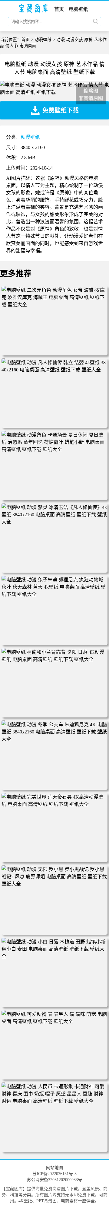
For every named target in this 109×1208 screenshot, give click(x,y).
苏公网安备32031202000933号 (54, 1180)
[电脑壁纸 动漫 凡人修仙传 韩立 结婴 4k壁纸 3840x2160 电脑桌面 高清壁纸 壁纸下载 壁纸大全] (54, 369)
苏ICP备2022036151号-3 (54, 1173)
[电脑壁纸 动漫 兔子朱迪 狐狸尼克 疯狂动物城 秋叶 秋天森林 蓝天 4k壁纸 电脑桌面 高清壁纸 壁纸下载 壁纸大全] (54, 594)
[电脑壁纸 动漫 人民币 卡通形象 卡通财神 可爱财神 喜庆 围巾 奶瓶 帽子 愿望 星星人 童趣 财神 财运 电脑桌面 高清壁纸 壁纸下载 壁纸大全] (54, 1101)
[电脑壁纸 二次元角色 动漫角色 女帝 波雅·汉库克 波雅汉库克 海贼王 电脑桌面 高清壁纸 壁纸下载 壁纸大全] (54, 304)
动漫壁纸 (43, 39)
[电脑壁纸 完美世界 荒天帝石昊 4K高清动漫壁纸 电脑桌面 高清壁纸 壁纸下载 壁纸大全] (54, 804)
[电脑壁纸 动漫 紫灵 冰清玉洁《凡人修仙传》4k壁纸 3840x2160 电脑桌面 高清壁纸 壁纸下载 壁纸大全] (54, 521)
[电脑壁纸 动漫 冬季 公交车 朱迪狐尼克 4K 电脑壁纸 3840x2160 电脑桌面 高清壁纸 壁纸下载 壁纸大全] (54, 739)
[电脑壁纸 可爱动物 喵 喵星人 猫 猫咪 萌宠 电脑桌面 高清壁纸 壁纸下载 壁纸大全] (54, 1021)
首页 (59, 9)
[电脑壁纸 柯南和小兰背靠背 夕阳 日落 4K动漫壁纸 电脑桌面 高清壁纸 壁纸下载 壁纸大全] (54, 659)
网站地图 (54, 1167)
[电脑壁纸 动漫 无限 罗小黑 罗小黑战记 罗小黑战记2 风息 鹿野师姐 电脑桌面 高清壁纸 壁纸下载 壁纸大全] (54, 883)
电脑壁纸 (78, 9)
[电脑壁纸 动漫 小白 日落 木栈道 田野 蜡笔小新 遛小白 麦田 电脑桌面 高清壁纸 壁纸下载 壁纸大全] (54, 956)
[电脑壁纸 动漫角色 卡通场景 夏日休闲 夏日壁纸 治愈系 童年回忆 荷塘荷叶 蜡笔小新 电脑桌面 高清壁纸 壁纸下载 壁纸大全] (54, 449)
